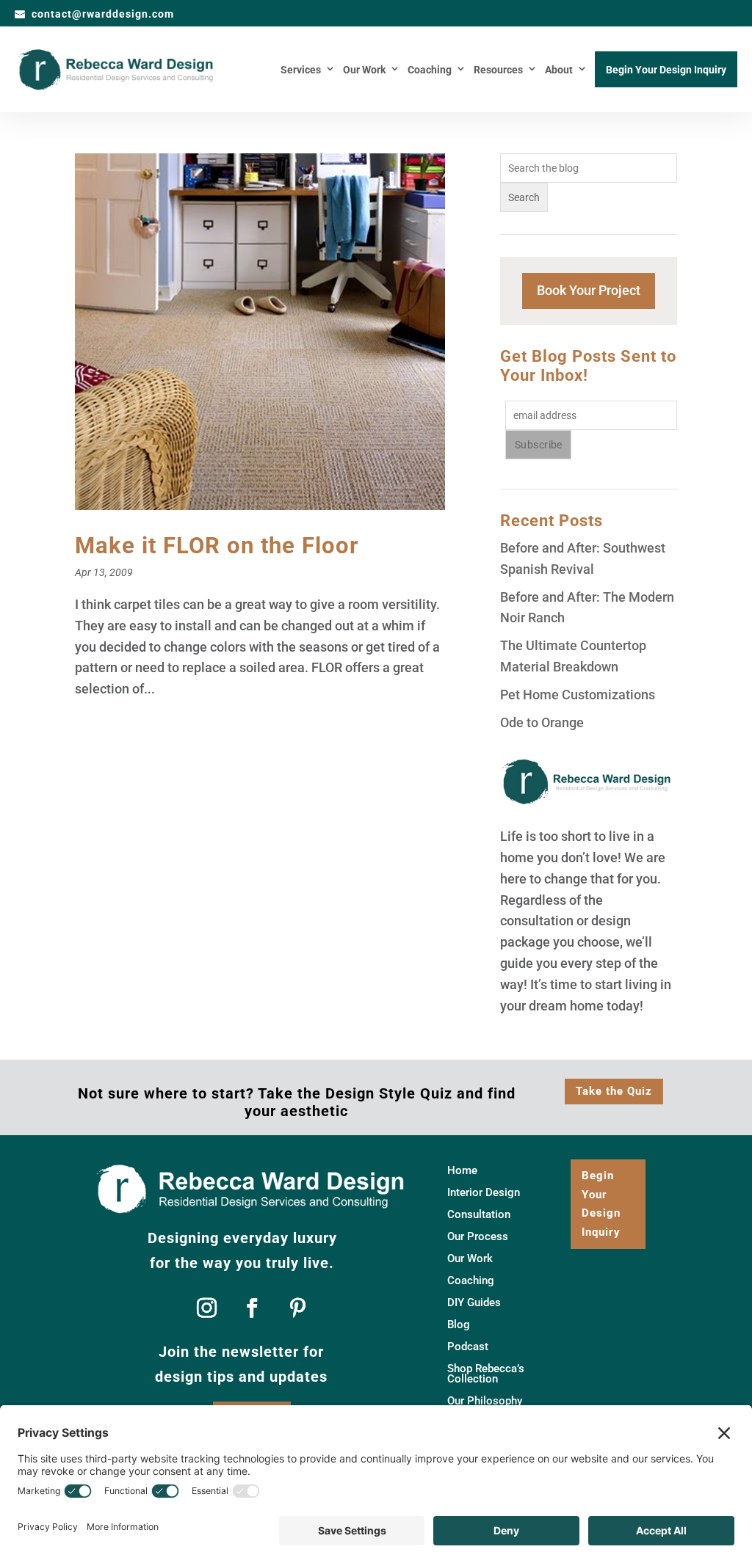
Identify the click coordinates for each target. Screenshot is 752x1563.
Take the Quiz (614, 1091)
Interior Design (483, 1193)
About (559, 70)
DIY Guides (474, 1303)
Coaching (430, 70)
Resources (498, 70)
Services (301, 70)
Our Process (477, 1237)
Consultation (478, 1215)
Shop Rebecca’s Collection (485, 1374)
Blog (458, 1325)
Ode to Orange (542, 722)
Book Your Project (588, 290)
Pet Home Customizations (577, 694)
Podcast (467, 1347)
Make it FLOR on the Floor (216, 545)
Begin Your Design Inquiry (666, 70)
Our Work (364, 70)
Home (462, 1171)
